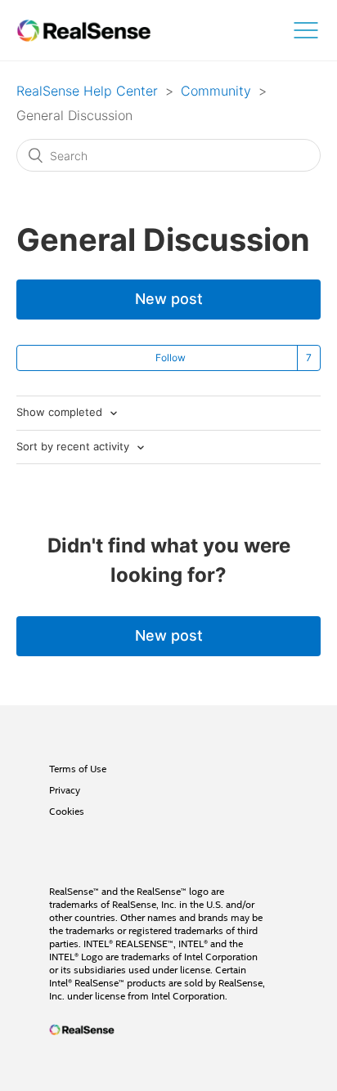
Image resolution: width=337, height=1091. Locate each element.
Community (216, 91)
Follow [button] (170, 357)
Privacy (64, 790)
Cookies (66, 811)
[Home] (83, 30)
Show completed (61, 411)
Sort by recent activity (74, 446)
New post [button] (169, 298)
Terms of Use (77, 769)
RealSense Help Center (87, 91)
